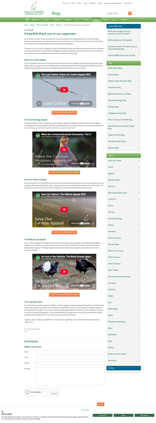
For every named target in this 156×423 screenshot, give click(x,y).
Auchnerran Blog (114, 87)
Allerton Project (114, 180)
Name (26, 352)
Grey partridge (113, 244)
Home (26, 25)
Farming (111, 212)
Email (26, 357)
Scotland (92, 3)
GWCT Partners (114, 257)
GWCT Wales (113, 270)
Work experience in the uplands (120, 40)
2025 (52, 25)
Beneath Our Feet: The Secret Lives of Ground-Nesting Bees (122, 47)
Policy (73, 3)
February (59, 25)
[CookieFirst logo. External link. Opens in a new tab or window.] (2, 412)
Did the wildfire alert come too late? (121, 55)
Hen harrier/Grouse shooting (119, 276)
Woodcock (112, 360)
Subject (26, 363)
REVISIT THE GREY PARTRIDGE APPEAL (64, 172)
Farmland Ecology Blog (117, 100)
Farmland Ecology (115, 218)
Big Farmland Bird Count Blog (119, 94)
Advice (110, 167)
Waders (111, 347)
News (79, 3)
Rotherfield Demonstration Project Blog (121, 127)
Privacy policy (85, 410)
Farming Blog (113, 74)
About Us (66, 3)
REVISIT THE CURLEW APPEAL (64, 113)
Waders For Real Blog (116, 135)
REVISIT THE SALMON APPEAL (64, 232)
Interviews (112, 283)
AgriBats (111, 173)
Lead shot (112, 289)
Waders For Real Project (117, 354)
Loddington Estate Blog (117, 113)
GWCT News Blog (42, 25)
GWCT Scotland (114, 264)
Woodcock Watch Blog (117, 141)
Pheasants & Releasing (116, 322)
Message (27, 369)
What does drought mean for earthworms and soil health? (119, 32)
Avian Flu (111, 186)
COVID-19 (112, 199)
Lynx (110, 302)
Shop (85, 3)
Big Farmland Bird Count (117, 193)
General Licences (114, 238)
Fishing (110, 225)
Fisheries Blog (113, 107)
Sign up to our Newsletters (113, 3)
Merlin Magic (113, 309)
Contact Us (128, 3)
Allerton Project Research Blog (119, 81)
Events (110, 206)
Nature (110, 315)
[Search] (130, 13)
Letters (110, 296)
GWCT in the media (115, 251)
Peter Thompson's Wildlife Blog (120, 120)
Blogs (32, 25)
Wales (100, 3)
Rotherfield (112, 334)
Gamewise (112, 231)
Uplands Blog (113, 148)
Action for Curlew (114, 160)
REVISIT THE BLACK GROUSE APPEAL (64, 295)
